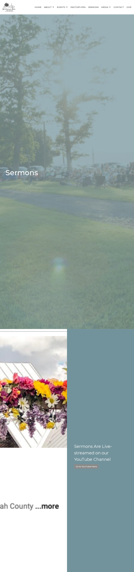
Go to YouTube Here (86, 466)
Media (104, 7)
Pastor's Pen (78, 7)
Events (61, 7)
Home (38, 7)
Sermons (93, 7)
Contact (119, 7)
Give (129, 7)
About (48, 7)
